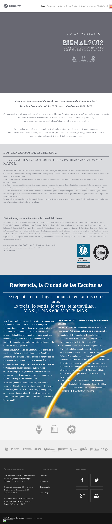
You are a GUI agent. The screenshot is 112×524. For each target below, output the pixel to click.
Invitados (61, 6)
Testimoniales (45, 487)
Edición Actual (102, 6)
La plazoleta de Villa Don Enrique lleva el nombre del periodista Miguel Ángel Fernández (19, 478)
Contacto (43, 476)
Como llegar (44, 493)
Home (43, 6)
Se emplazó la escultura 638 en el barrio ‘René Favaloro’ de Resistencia (18, 488)
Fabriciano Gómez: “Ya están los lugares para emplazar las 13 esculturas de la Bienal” (18, 501)
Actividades (83, 6)
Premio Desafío (71, 6)
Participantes (51, 6)
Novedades (44, 481)
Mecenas (92, 6)
